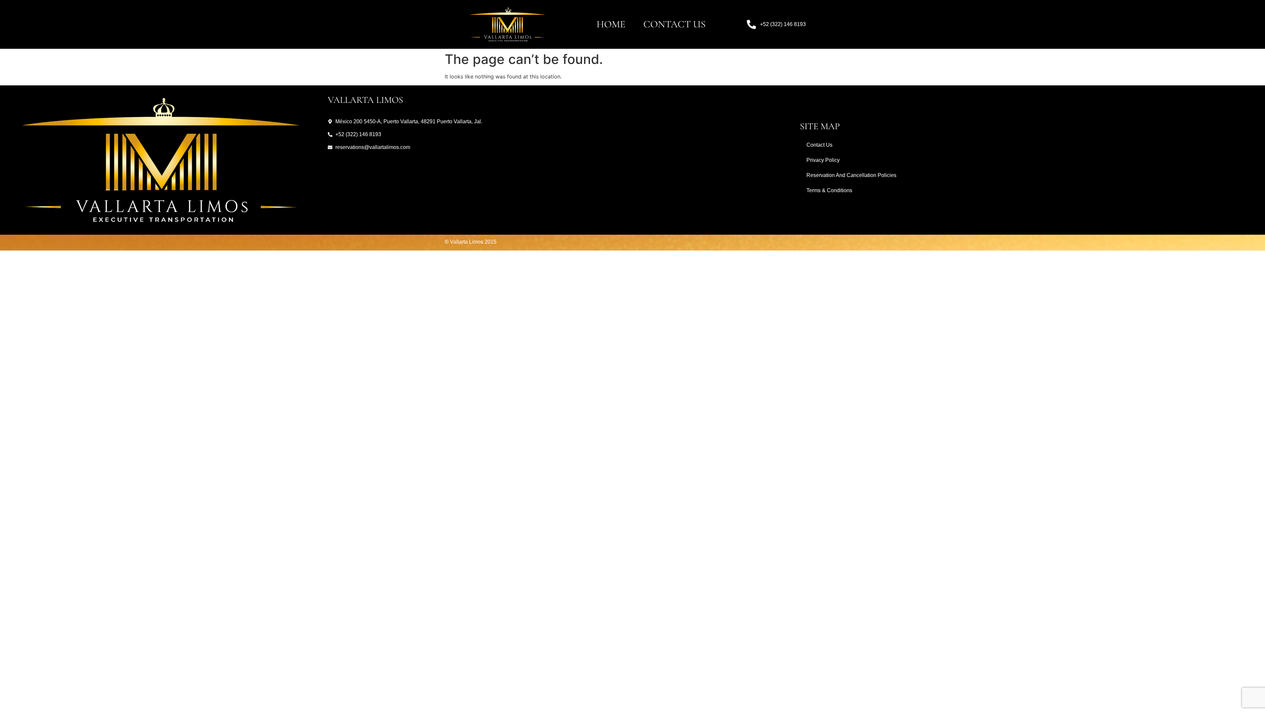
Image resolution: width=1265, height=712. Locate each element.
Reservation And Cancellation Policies (851, 175)
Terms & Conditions (829, 190)
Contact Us (674, 24)
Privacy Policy (823, 160)
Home (611, 24)
